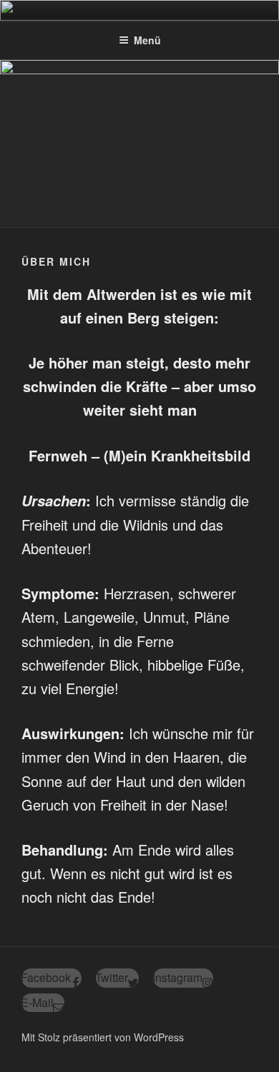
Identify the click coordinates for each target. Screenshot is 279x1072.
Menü (147, 40)
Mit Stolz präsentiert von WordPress (102, 1037)
